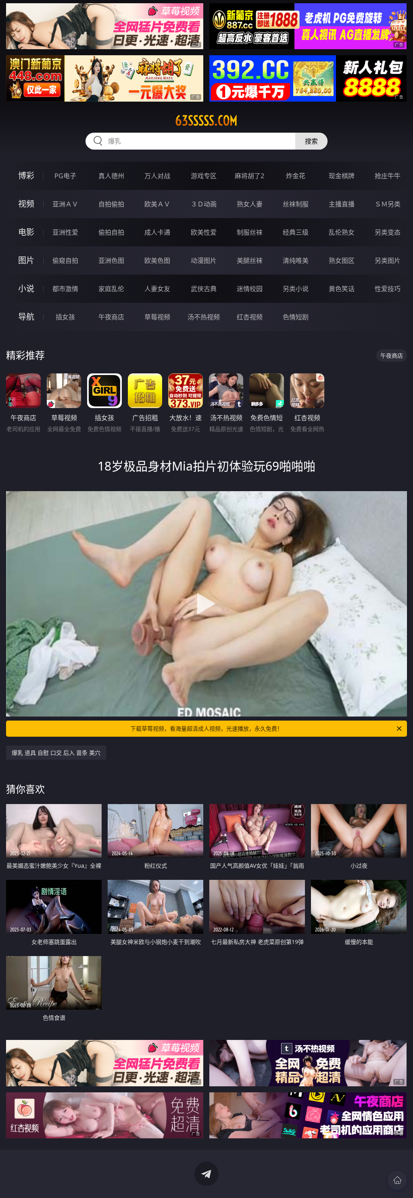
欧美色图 (157, 260)
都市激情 (65, 288)
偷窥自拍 (65, 260)
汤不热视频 (204, 317)
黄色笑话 (342, 288)
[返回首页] (397, 1180)
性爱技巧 (387, 288)
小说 (26, 288)
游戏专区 (204, 175)
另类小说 (296, 288)
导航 (26, 316)
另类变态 (387, 232)
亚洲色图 (111, 260)
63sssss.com (206, 121)
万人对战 (157, 175)
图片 (26, 260)
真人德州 (111, 175)
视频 (26, 203)
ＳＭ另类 (387, 204)
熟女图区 (342, 260)
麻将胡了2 (249, 175)
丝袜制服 (296, 204)
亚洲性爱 (65, 232)
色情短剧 (296, 317)
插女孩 (65, 317)
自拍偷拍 (111, 204)
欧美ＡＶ (157, 204)
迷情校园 (250, 288)
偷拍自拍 (111, 232)
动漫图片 (204, 260)
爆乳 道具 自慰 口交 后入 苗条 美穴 (56, 752)
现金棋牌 (342, 175)
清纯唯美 (296, 260)
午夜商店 (111, 317)
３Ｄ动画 (204, 204)
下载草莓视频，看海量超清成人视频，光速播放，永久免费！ (206, 728)
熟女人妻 (250, 204)
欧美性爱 (204, 232)
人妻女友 (157, 288)
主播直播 (342, 204)
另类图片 (387, 260)
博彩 (26, 175)
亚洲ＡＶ (65, 204)
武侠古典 (204, 288)
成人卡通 (157, 232)
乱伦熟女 (342, 232)
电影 (26, 232)
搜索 (311, 141)
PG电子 (65, 175)
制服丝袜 (250, 232)
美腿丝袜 (250, 260)
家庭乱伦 (111, 288)
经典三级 (296, 232)
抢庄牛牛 (387, 175)
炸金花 (295, 175)
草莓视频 (157, 317)
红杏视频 (250, 317)
